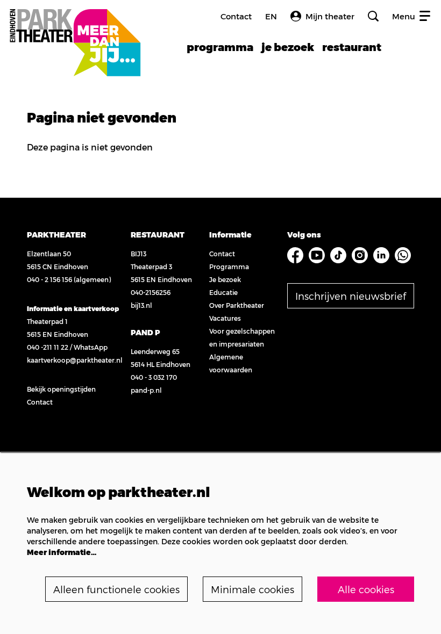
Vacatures (225, 318)
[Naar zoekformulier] (373, 16)
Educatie (223, 292)
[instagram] (360, 255)
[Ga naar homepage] (74, 31)
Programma (229, 266)
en (271, 16)
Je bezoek (225, 279)
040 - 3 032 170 (154, 377)
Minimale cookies (252, 589)
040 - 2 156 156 (49, 279)
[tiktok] (338, 255)
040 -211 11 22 (47, 347)
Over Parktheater (236, 305)
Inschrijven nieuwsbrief (350, 295)
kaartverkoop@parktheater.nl (75, 360)
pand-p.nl (146, 390)
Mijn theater (329, 16)
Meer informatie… (61, 552)
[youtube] (317, 255)
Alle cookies (366, 589)
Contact (236, 16)
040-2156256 (150, 292)
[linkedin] (381, 255)
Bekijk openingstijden (61, 389)
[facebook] (295, 255)
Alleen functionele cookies (116, 589)
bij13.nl (141, 305)
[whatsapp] (403, 255)
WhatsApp (91, 347)
